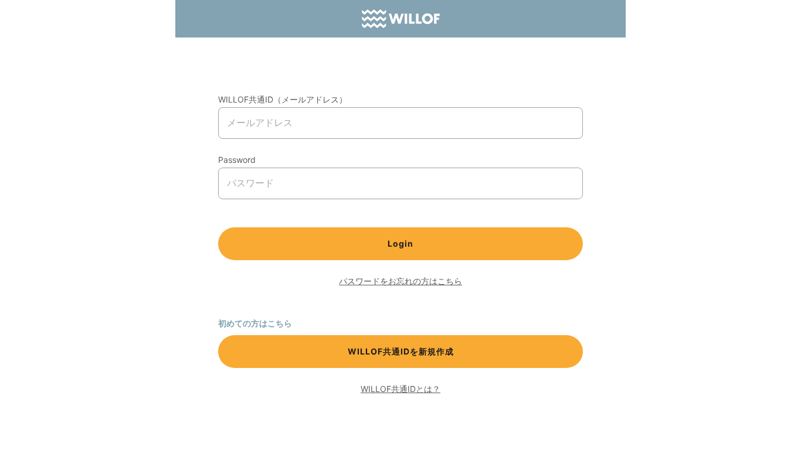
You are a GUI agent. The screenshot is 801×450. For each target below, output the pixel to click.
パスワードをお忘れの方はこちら (400, 281)
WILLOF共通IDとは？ (400, 389)
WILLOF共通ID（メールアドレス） (282, 99)
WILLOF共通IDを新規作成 (401, 351)
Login (400, 243)
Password (237, 160)
